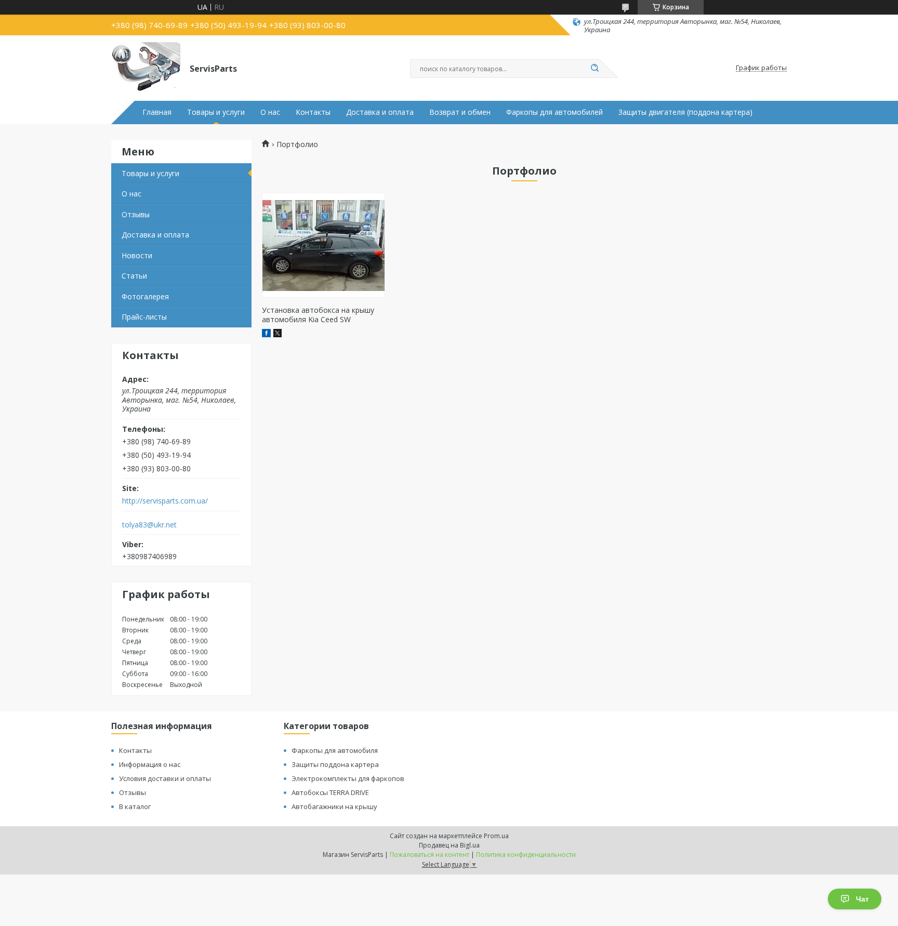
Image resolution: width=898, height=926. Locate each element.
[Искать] (594, 68)
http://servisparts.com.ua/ (165, 501)
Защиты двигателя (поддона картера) (685, 112)
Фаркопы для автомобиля (335, 750)
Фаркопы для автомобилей (554, 112)
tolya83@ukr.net (149, 525)
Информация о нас (149, 764)
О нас (270, 112)
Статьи (134, 276)
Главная (156, 112)
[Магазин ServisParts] (145, 68)
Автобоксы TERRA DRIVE (330, 792)
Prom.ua (496, 835)
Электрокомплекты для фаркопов (348, 778)
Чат (862, 899)
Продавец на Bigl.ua (449, 845)
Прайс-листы (144, 317)
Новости (137, 255)
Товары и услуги (216, 112)
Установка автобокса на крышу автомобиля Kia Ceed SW (318, 314)
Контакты (313, 112)
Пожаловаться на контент (429, 854)
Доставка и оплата (380, 112)
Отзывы (136, 214)
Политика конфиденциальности (526, 854)
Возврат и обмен (460, 112)
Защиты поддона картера (335, 764)
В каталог (135, 806)
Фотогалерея (145, 296)
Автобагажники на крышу (334, 806)
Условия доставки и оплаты (165, 778)
